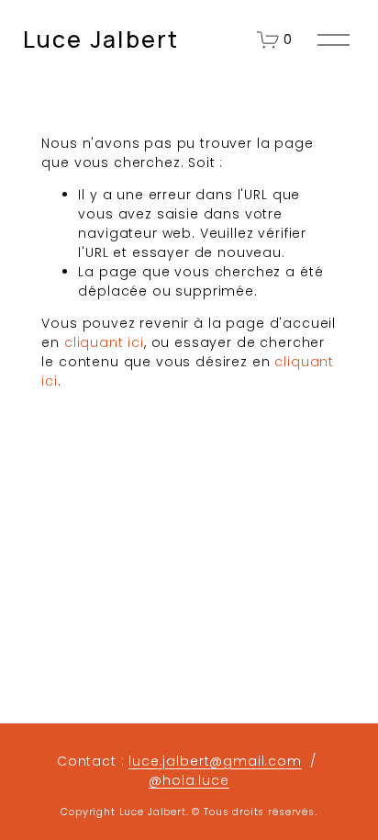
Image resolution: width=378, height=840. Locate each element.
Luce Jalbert (101, 39)
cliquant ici (104, 342)
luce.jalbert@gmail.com (214, 761)
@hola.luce (188, 780)
